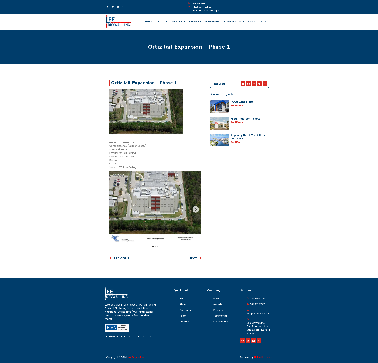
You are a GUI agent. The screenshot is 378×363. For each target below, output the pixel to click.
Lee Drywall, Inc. (136, 357)
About (160, 21)
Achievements (232, 21)
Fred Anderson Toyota (246, 118)
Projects (195, 21)
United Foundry (263, 357)
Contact (264, 21)
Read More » (237, 105)
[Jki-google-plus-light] (123, 7)
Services (176, 21)
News (251, 21)
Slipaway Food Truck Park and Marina (248, 137)
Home (148, 21)
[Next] (196, 209)
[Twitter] (259, 83)
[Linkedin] (118, 7)
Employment (212, 21)
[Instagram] (113, 7)
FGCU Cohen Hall (242, 102)
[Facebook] (108, 7)
